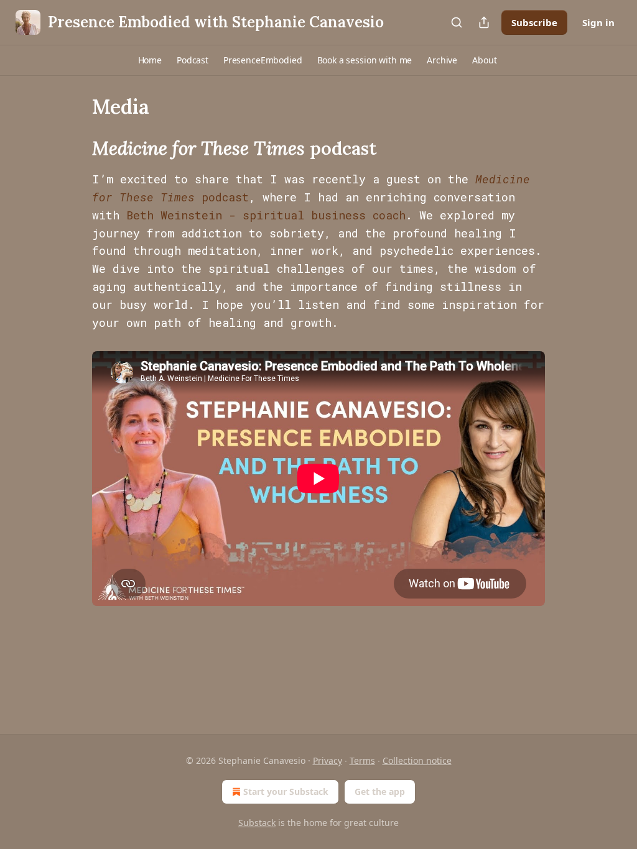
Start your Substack (285, 791)
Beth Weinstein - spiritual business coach (266, 215)
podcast (222, 197)
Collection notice (417, 760)
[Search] (456, 22)
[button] (150, 60)
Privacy (327, 760)
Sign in (598, 22)
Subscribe (534, 22)
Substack (257, 822)
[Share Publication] (484, 22)
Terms (362, 760)
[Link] (75, 148)
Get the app (380, 791)
